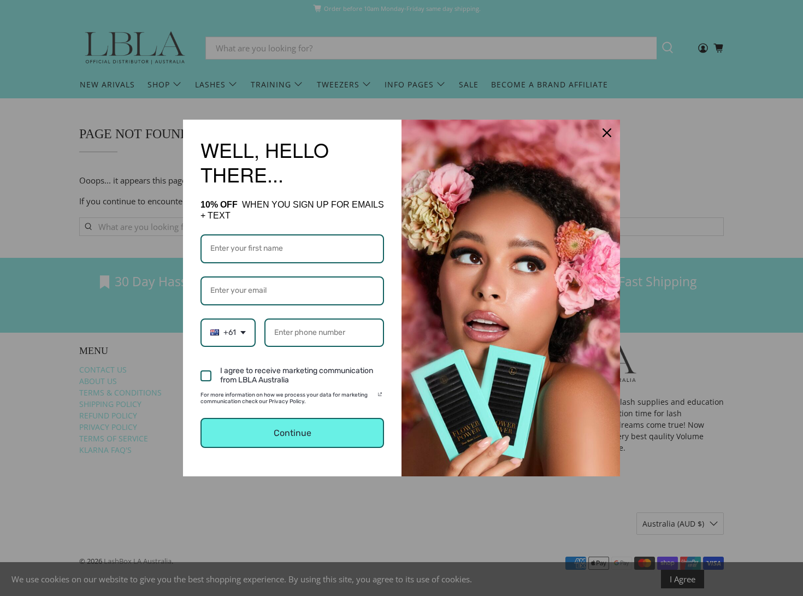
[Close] (607, 133)
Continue (292, 433)
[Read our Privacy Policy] (380, 396)
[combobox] (228, 332)
